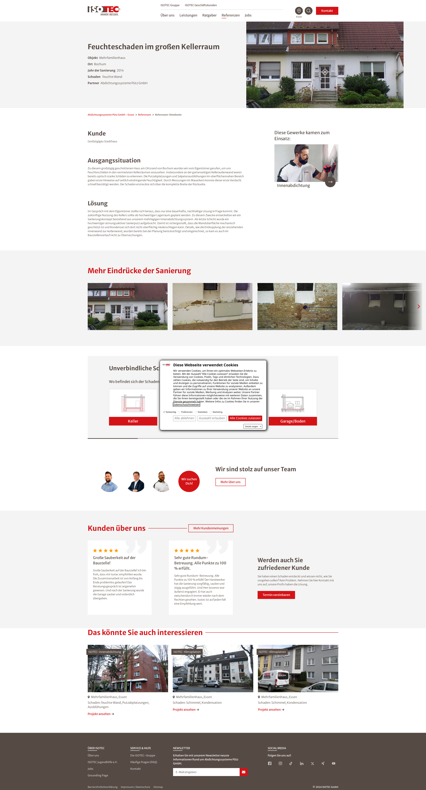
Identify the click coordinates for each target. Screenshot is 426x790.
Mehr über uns (230, 482)
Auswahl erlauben (212, 418)
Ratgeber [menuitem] (209, 15)
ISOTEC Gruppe (170, 5)
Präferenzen (187, 412)
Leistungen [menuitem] (188, 15)
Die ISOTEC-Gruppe (142, 755)
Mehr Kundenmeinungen (210, 528)
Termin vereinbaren (276, 595)
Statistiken (203, 412)
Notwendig (171, 412)
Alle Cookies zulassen (245, 418)
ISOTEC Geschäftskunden (201, 5)
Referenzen (144, 114)
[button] (128, 306)
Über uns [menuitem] (168, 15)
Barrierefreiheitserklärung (102, 787)
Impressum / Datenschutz (135, 787)
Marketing (217, 412)
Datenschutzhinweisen (186, 404)
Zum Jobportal (189, 480)
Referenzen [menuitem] (231, 15)
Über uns (93, 755)
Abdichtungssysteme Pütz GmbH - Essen (111, 114)
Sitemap (158, 787)
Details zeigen (251, 426)
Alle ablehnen (184, 418)
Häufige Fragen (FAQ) (143, 762)
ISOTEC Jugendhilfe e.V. (102, 762)
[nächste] (418, 306)
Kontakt (327, 11)
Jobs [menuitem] (248, 15)
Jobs (90, 768)
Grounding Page (98, 775)
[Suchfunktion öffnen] (309, 11)
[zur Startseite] (104, 10)
